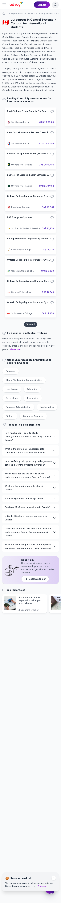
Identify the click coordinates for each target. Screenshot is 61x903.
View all (31, 324)
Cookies (41, 886)
